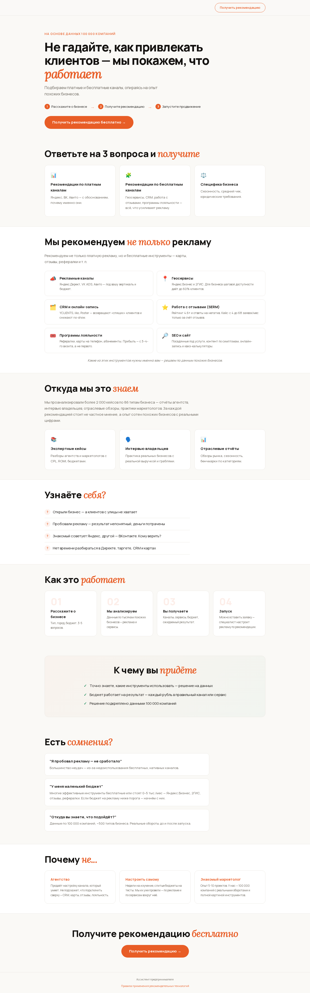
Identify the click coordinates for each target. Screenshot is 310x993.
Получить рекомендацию (240, 7)
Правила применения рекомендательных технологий (155, 986)
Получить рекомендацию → (155, 951)
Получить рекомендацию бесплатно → (89, 122)
